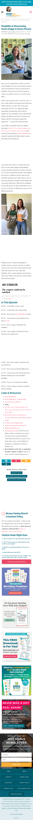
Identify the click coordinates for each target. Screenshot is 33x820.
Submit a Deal (24, 777)
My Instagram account (11, 431)
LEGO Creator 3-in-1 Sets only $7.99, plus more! (16, 538)
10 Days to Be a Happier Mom (14, 423)
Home (8, 771)
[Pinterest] (16, 460)
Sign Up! (17, 764)
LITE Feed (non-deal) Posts (16, 476)
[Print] (6, 464)
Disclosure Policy (24, 788)
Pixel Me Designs (18, 814)
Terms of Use (8, 788)
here (29, 33)
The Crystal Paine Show (16, 479)
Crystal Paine (17, 472)
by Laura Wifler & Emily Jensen (18, 417)
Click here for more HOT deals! (16, 562)
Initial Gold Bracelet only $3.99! (11, 552)
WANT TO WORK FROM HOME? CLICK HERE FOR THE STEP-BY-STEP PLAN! (16, 3)
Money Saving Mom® (13, 15)
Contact (8, 777)
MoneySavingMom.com (12, 428)
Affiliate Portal (16, 794)
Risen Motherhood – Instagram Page (15, 399)
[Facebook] (6, 460)
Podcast (13, 402)
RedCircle (10, 298)
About (24, 771)
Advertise (8, 782)
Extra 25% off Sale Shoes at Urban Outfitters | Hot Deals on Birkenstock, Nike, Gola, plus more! (16, 556)
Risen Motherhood (24, 133)
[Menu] (2, 12)
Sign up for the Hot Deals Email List (15, 425)
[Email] (26, 460)
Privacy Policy (24, 782)
